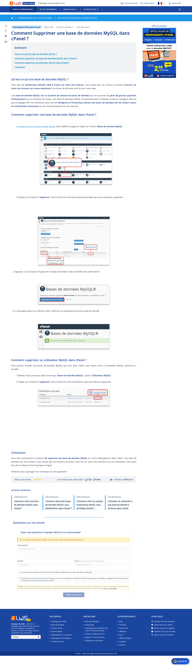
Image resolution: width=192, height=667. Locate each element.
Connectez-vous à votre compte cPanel (36, 126)
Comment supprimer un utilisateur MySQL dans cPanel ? (42, 62)
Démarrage (89, 625)
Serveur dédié (56, 631)
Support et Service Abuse (95, 637)
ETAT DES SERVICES (49, 9)
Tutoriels (122, 625)
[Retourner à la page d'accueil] (12, 18)
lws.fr (121, 635)
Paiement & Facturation (94, 640)
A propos (122, 641)
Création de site (57, 641)
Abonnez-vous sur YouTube (164, 631)
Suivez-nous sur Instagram (164, 628)
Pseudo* (20, 561)
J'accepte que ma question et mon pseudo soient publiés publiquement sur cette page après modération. (56, 572)
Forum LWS (123, 628)
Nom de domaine (57, 625)
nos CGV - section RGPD (110, 588)
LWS (23, 624)
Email (89, 561)
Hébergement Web (58, 621)
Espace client (148, 3)
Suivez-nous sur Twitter (163, 625)
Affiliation (122, 631)
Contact (122, 645)
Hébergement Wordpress (61, 638)
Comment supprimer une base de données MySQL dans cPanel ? (46, 58)
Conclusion (20, 67)
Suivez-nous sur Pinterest (164, 635)
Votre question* (23, 545)
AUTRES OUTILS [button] (90, 9)
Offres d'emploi (125, 638)
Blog (121, 621)
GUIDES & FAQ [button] (69, 9)
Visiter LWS (176, 3)
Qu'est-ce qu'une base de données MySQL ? (36, 54)
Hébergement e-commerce (61, 635)
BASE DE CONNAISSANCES (23, 9)
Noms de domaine (92, 621)
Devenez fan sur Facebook (164, 621)
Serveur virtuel (56, 628)
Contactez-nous (131, 3)
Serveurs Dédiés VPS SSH (95, 634)
